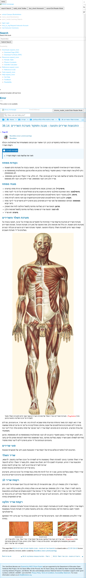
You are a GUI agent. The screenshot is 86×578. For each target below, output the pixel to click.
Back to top (6, 556)
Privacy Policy (36, 573)
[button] (7, 79)
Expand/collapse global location (83, 119)
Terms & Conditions (48, 573)
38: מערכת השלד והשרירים (70, 119)
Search (5, 115)
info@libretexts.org (25, 575)
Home (11, 119)
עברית (23, 119)
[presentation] (72, 416)
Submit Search (6, 42)
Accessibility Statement (62, 573)
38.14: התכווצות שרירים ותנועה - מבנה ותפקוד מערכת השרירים (34, 548)
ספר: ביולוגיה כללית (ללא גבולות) (43, 119)
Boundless (13, 138)
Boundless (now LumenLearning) (21, 136)
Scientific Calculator (10, 64)
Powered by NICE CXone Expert (32, 566)
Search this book (5, 35)
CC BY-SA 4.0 (73, 548)
